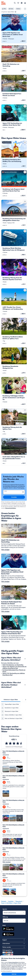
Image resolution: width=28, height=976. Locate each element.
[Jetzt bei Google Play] (8, 929)
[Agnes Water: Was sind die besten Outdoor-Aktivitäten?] (25, 685)
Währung (5, 917)
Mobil (4, 925)
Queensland (19, 901)
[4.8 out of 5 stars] (14, 743)
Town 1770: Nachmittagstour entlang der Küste (13, 751)
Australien (11, 901)
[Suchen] (15, 3)
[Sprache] (21, 3)
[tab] (10, 700)
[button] (14, 28)
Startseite (3, 901)
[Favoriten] (18, 3)
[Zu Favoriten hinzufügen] (25, 15)
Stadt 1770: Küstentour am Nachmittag (12, 665)
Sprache (5, 909)
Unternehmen (6, 943)
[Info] (15, 11)
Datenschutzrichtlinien (10, 508)
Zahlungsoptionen (7, 950)
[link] (14, 28)
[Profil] (25, 3)
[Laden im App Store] (8, 934)
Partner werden (6, 947)
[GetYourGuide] (3, 3)
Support (4, 940)
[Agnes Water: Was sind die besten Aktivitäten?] (25, 658)
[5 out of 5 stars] (14, 755)
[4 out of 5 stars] (14, 877)
